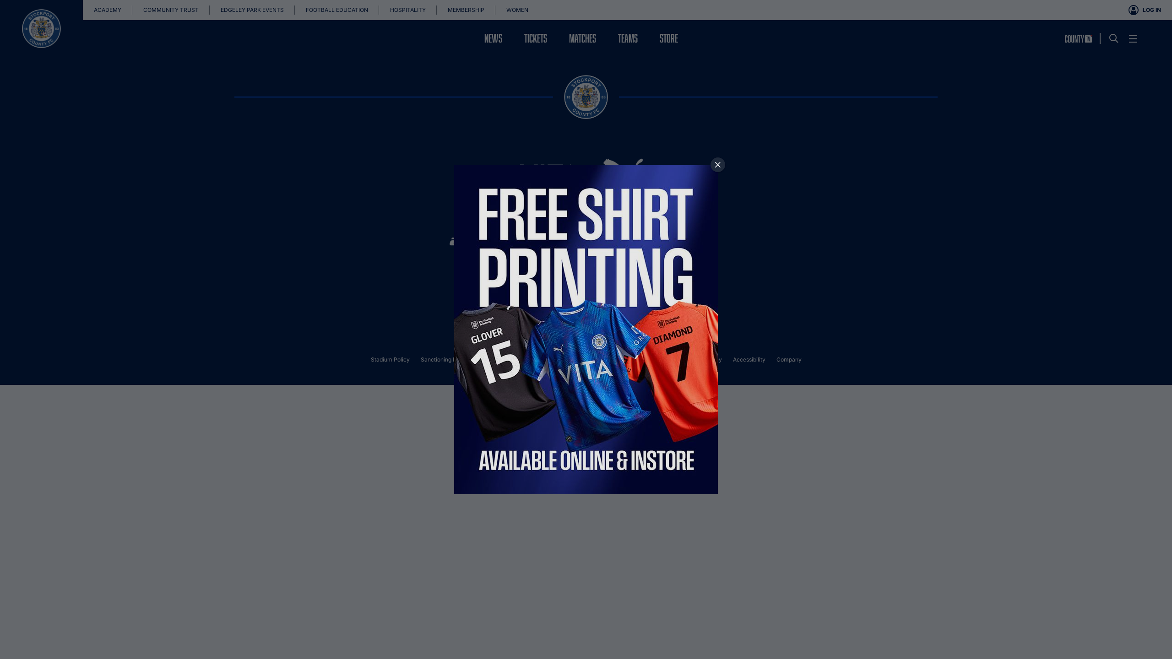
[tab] (718, 164)
